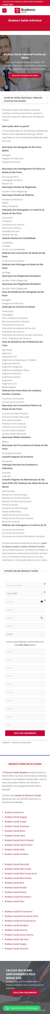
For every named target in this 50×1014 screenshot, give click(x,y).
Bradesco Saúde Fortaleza (16, 854)
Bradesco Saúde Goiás (15, 849)
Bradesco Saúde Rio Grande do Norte (21, 916)
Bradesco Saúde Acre (14, 812)
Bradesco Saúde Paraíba (16, 887)
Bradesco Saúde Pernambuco (18, 896)
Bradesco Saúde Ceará (15, 835)
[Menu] (4, 10)
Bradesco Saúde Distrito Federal (19, 840)
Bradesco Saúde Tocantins (16, 948)
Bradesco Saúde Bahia (15, 830)
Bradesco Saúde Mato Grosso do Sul (21, 873)
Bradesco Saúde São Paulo (17, 939)
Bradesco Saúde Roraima (16, 930)
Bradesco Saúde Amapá (15, 821)
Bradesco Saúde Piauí (14, 901)
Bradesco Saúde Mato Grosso (18, 868)
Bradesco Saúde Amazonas (17, 826)
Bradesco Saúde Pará (14, 882)
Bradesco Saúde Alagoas (16, 817)
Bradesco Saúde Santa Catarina (19, 934)
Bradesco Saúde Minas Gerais (18, 878)
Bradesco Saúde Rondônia (16, 925)
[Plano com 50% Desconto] (25, 10)
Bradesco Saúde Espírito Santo (19, 844)
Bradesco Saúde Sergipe (16, 943)
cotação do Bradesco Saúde (27, 795)
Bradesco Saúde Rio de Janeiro (18, 911)
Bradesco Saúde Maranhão (17, 864)
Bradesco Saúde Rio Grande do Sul (20, 920)
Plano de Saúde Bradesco (16, 772)
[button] (22, 1008)
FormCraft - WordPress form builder (16, 743)
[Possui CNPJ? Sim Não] (25, 593)
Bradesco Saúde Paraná (15, 892)
